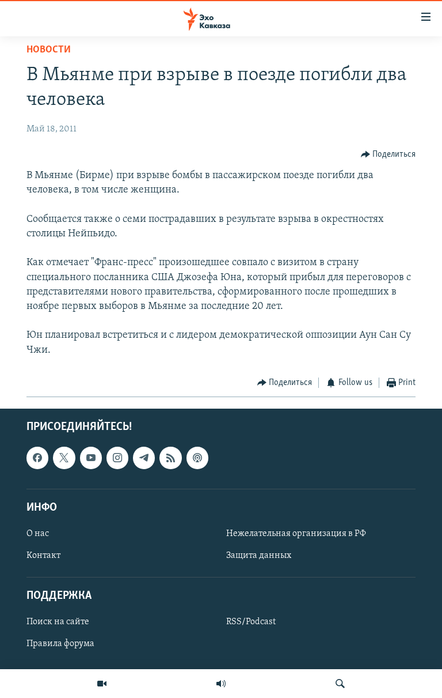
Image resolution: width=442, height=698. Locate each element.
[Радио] (221, 683)
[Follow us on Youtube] (91, 458)
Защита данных (258, 555)
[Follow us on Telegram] (144, 458)
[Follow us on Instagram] (117, 458)
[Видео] (102, 683)
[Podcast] (197, 458)
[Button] (388, 154)
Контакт (43, 555)
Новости (48, 50)
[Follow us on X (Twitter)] (64, 458)
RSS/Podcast (251, 622)
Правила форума (60, 644)
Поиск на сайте (57, 622)
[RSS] (170, 458)
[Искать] (340, 683)
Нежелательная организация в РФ (296, 533)
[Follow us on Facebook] (37, 458)
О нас (37, 533)
